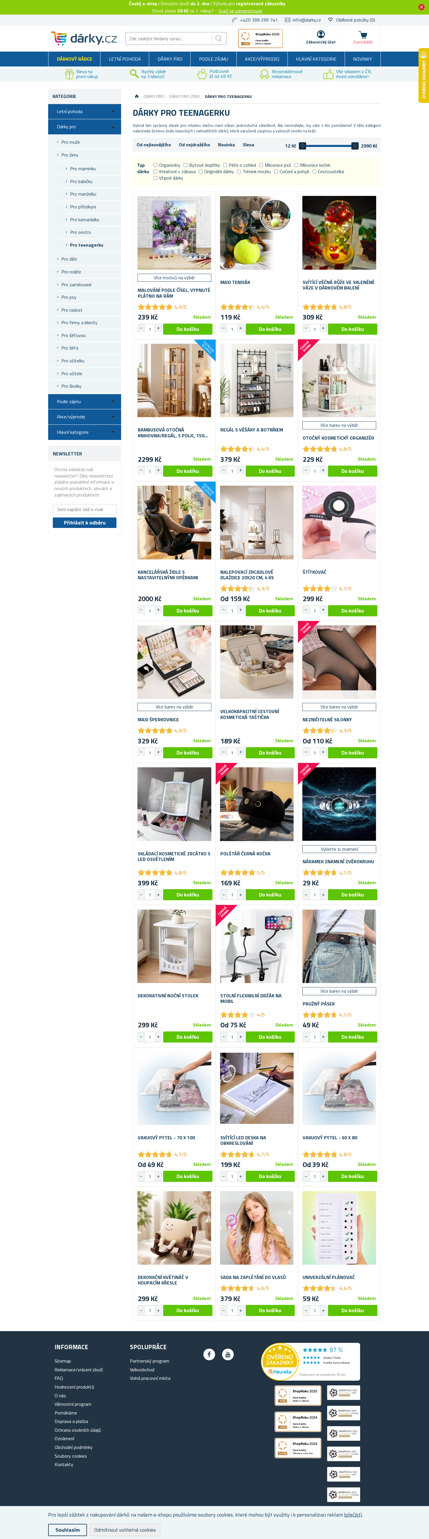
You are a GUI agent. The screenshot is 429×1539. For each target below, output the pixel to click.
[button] (158, 328)
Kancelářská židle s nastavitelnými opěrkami (168, 574)
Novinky (362, 58)
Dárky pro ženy (184, 96)
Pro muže (70, 141)
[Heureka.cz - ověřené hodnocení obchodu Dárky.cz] (310, 1378)
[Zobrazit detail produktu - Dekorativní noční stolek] (174, 946)
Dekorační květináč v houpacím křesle (163, 1280)
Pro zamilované (76, 284)
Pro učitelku (72, 360)
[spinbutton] (149, 329)
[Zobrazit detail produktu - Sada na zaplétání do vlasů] (257, 1228)
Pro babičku (81, 181)
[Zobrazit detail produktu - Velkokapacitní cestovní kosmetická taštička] (257, 662)
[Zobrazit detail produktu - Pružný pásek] (339, 946)
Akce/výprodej (262, 58)
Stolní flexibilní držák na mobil (251, 998)
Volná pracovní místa (150, 1378)
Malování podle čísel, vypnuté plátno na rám (174, 293)
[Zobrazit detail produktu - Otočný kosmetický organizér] (339, 381)
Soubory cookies (71, 1455)
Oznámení (64, 1438)
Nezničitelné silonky (327, 719)
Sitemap (63, 1360)
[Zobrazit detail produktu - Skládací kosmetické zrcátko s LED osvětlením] (174, 804)
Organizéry (169, 165)
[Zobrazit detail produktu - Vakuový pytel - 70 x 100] (174, 1088)
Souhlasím (67, 1530)
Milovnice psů (278, 165)
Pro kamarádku (84, 219)
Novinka (226, 144)
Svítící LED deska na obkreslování (243, 1140)
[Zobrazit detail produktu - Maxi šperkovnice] (174, 662)
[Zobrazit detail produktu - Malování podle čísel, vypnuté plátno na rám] (174, 233)
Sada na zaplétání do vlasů (253, 1277)
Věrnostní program (73, 1404)
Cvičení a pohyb (294, 171)
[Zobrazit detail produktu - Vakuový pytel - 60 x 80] (339, 1088)
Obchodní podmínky (74, 1447)
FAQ (59, 1378)
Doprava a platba (71, 1421)
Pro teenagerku (86, 244)
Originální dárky (219, 171)
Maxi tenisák (235, 282)
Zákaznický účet (321, 42)
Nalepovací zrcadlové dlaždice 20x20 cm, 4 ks (247, 574)
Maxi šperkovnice (158, 719)
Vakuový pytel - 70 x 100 (166, 1137)
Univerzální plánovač (329, 1277)
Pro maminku (83, 168)
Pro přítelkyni (83, 206)
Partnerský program (149, 1360)
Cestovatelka (331, 171)
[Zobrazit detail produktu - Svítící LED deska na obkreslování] (257, 1088)
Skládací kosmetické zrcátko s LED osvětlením (174, 856)
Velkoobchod (142, 1369)
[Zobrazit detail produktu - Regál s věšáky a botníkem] (257, 381)
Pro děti (69, 258)
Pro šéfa (69, 347)
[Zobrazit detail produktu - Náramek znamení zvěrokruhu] (339, 804)
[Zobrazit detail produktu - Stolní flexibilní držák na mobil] (257, 946)
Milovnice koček (315, 165)
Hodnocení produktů (74, 1386)
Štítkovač (315, 572)
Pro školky (71, 385)
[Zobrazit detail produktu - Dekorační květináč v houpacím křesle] (174, 1228)
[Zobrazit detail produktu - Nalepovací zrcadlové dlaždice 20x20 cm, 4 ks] (257, 523)
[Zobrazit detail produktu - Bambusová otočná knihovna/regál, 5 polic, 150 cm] (174, 381)
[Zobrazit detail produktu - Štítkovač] (339, 523)
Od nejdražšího (194, 144)
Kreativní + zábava (177, 171)
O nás (60, 1395)
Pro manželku (83, 193)
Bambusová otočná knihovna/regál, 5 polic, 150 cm (171, 432)
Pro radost (72, 309)
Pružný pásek (319, 1004)
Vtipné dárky (171, 177)
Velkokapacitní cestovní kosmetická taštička (249, 714)
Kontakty (64, 1464)
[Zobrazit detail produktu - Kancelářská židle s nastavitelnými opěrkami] (174, 523)
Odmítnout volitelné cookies (125, 1530)
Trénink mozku (257, 171)
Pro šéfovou (73, 335)
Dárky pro (170, 58)
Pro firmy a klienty (79, 322)
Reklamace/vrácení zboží (79, 1369)
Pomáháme (66, 1412)
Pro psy (68, 297)
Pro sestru (80, 232)
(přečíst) (353, 1515)
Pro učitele (71, 373)
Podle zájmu (213, 58)
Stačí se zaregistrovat (240, 10)
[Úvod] (137, 96)
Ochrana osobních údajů (78, 1429)
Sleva (248, 144)
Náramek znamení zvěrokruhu (338, 861)
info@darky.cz (307, 19)
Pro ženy (70, 154)
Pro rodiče (71, 271)
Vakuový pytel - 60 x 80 (330, 1137)
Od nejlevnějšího (154, 144)
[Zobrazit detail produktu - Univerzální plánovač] (339, 1228)
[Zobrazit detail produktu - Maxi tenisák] (257, 233)
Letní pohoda (125, 58)
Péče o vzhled (242, 165)
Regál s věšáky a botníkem (251, 430)
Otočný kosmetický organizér (338, 438)
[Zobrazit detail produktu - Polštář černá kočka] (257, 804)
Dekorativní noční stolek (168, 995)
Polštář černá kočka (245, 854)
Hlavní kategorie (316, 58)
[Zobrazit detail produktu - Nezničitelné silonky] (339, 662)
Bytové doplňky (204, 165)
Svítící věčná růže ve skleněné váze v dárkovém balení (339, 285)
